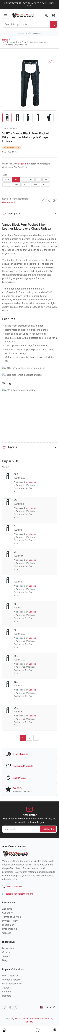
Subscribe (48, 829)
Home (5, 40)
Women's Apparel (11, 979)
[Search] (53, 24)
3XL (16, 184)
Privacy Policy (10, 920)
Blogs (5, 960)
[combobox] (29, 24)
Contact (6, 932)
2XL (7, 184)
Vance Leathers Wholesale (27, 1018)
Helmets (6, 995)
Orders (6, 952)
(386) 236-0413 (14, 886)
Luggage (6, 991)
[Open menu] (5, 15)
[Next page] (36, 737)
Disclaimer (8, 924)
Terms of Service (11, 916)
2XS (7, 179)
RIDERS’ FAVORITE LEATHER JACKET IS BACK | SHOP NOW (29, 4)
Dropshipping (9, 928)
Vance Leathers (9, 128)
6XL (45, 184)
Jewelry (6, 987)
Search (6, 956)
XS (16, 179)
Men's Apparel (10, 975)
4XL (26, 184)
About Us (7, 908)
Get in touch (8, 202)
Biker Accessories (12, 983)
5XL (35, 184)
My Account (8, 948)
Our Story (7, 912)
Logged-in (23, 163)
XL (46, 179)
